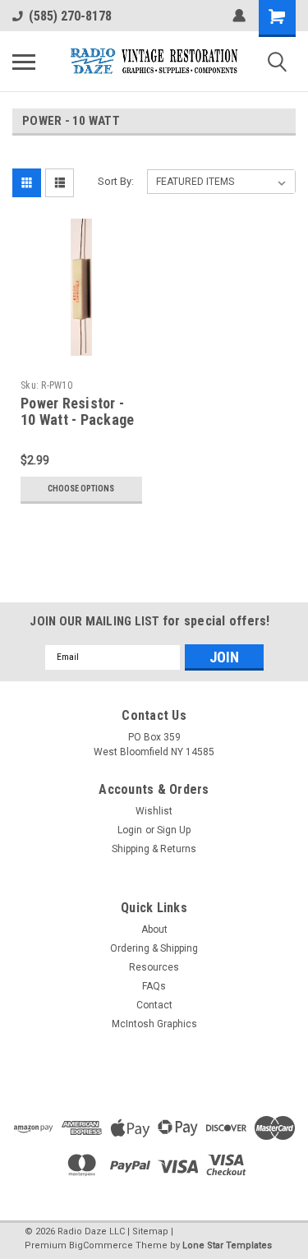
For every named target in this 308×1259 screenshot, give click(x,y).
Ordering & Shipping (154, 948)
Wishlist (154, 811)
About (154, 929)
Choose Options (81, 488)
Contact (154, 1005)
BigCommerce (101, 1245)
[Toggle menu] (23, 61)
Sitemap (150, 1231)
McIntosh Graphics (154, 1024)
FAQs (154, 986)
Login (129, 830)
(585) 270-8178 (70, 16)
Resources (154, 967)
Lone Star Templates (227, 1245)
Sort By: (116, 181)
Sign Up (174, 830)
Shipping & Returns (154, 849)
